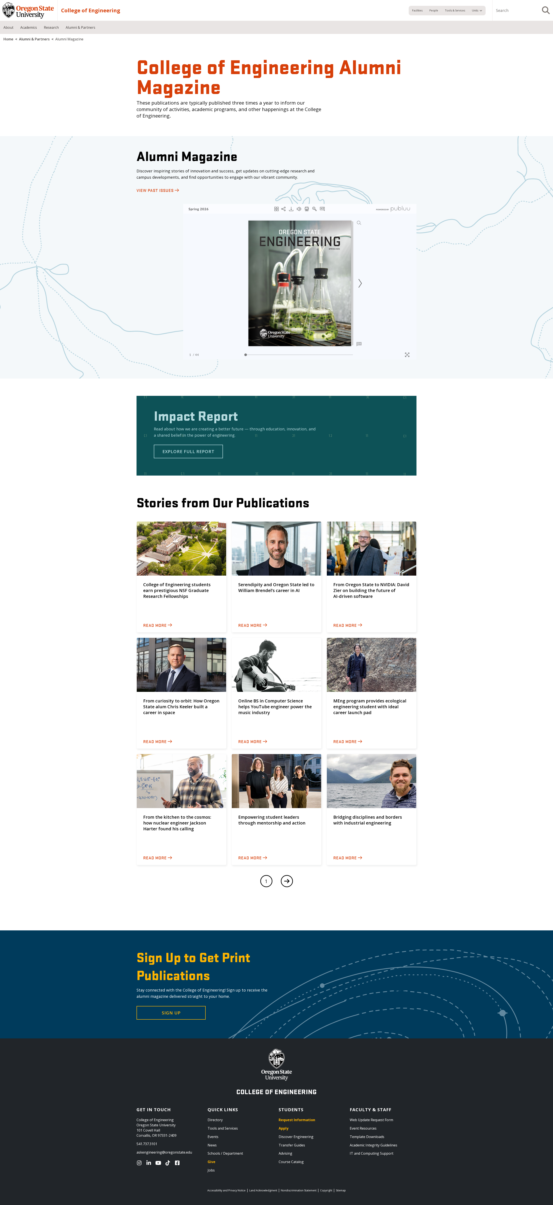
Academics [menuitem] (28, 27)
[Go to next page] (287, 881)
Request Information (297, 1119)
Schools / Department (225, 1153)
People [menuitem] (433, 10)
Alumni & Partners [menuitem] (80, 27)
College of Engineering (90, 10)
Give (211, 1161)
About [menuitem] (8, 27)
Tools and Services (223, 1128)
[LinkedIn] (149, 1163)
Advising (285, 1153)
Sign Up (171, 1013)
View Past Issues (155, 190)
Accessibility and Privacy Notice (226, 1190)
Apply (283, 1128)
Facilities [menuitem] (417, 10)
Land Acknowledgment (263, 1190)
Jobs (211, 1170)
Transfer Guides (292, 1145)
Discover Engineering (296, 1136)
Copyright (326, 1190)
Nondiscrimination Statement (298, 1190)
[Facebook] (178, 1163)
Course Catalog (291, 1161)
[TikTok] (168, 1163)
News (212, 1145)
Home (8, 39)
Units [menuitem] (475, 10)
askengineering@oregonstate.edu (164, 1152)
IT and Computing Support (371, 1153)
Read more (155, 625)
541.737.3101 (147, 1143)
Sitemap (341, 1190)
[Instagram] (140, 1163)
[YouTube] (159, 1163)
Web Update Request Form (371, 1119)
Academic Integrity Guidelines (373, 1145)
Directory (215, 1119)
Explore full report (188, 451)
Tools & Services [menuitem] (455, 10)
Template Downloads (367, 1136)
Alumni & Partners (34, 39)
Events (213, 1136)
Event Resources (363, 1128)
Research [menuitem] (51, 27)
